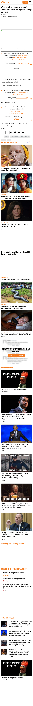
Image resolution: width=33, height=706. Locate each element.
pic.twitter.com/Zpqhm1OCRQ (16, 60)
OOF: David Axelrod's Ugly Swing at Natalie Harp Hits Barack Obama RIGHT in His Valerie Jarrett (15, 446)
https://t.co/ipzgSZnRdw (20, 57)
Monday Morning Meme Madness (14, 389)
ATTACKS (7, 136)
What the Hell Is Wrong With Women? (15, 579)
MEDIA (21, 136)
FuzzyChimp (5, 391)
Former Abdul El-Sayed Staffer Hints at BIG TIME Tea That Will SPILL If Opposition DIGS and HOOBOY (16, 417)
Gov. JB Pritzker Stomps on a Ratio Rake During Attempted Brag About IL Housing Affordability (16, 476)
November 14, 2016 (23, 63)
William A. (3, 14)
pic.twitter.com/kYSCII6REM (16, 113)
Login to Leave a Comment (16, 355)
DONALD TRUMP (14, 136)
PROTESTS (27, 136)
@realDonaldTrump (23, 55)
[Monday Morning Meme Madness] (16, 379)
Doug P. (4, 480)
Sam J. (3, 421)
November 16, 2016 (21, 98)
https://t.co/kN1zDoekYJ (16, 111)
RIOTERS (4, 140)
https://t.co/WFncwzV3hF (21, 92)
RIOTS (9, 140)
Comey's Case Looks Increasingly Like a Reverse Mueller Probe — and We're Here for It (17, 586)
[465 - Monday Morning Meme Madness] (16, 668)
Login (25, 2)
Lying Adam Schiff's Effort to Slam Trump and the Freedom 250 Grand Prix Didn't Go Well (15, 535)
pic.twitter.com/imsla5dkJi (16, 94)
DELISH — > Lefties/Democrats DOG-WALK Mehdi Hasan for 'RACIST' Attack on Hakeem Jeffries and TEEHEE (16, 505)
